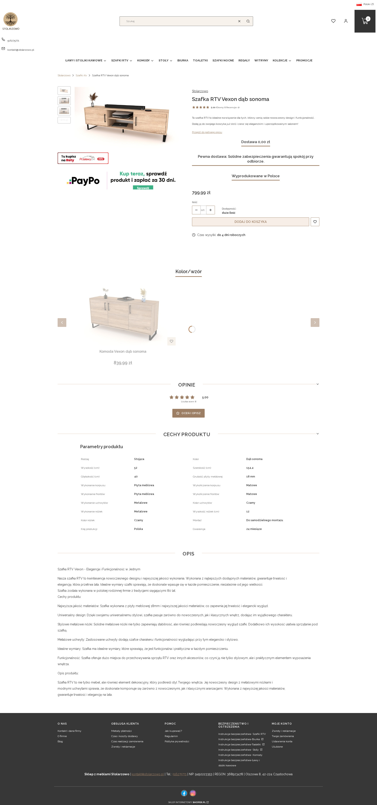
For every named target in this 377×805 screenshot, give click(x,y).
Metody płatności (121, 730)
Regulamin (171, 736)
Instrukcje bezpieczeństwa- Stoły (238, 749)
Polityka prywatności (177, 741)
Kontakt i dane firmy (69, 730)
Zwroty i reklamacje (123, 746)
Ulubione (277, 746)
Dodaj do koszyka (251, 222)
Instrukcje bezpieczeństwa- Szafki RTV (242, 734)
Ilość (194, 202)
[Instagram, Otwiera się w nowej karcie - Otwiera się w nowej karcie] (193, 793)
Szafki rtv (81, 75)
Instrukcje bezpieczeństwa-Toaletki (240, 744)
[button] (248, 21)
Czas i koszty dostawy (124, 736)
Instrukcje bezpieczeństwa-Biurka (239, 739)
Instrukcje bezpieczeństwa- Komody (240, 754)
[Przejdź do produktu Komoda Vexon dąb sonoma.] (122, 312)
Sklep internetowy (187, 802)
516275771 (13, 40)
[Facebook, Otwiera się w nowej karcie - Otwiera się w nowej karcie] (184, 793)
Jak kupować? (173, 730)
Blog (60, 741)
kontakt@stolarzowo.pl (20, 49)
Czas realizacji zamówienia (127, 741)
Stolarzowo (64, 75)
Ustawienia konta (282, 741)
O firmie (62, 736)
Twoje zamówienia (283, 736)
